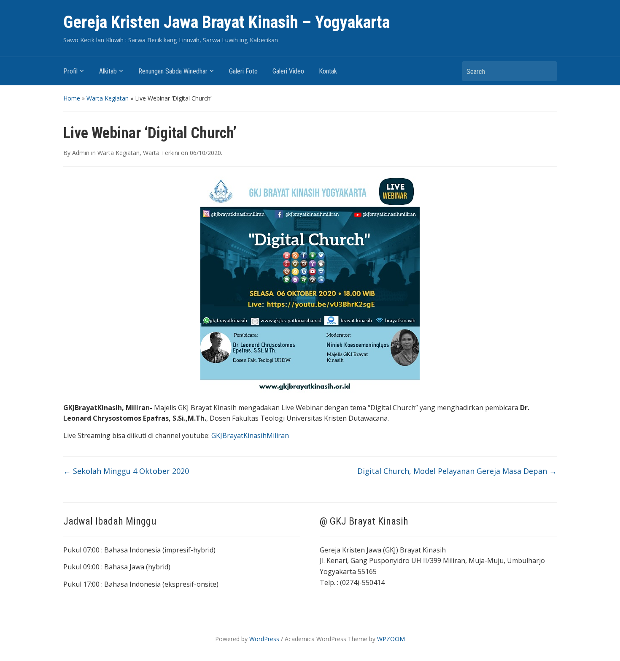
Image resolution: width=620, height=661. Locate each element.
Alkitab (108, 71)
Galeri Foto (243, 71)
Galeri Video (288, 71)
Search (546, 71)
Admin (80, 153)
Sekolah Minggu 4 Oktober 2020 (126, 471)
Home (71, 98)
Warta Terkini (161, 153)
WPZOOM (391, 639)
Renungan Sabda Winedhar (173, 71)
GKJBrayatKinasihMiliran (250, 435)
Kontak (328, 71)
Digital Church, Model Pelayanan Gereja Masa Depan (457, 471)
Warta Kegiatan (107, 98)
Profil (70, 71)
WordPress (264, 639)
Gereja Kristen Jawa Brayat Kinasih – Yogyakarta (226, 22)
